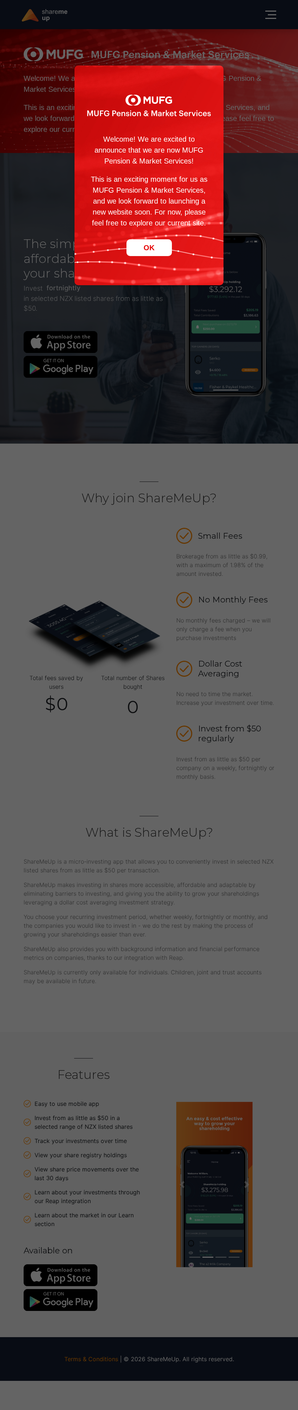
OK (149, 248)
